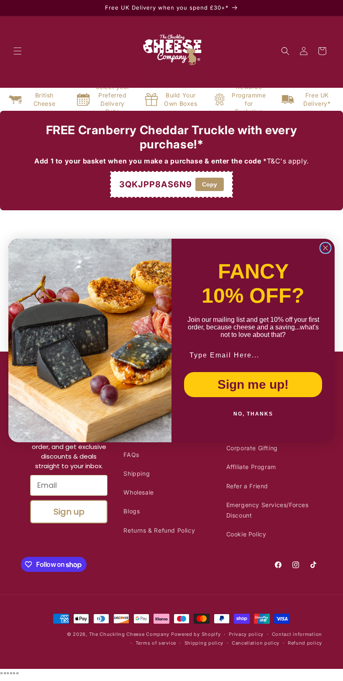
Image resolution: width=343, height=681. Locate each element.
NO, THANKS (253, 414)
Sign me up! (253, 384)
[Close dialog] (325, 248)
